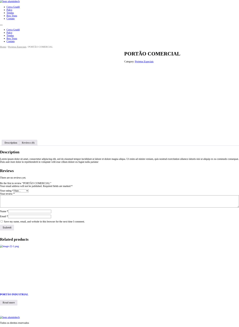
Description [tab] (11, 142)
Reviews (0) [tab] (28, 142)
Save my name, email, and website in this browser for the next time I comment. (44, 221)
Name (4, 211)
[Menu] (1, 25)
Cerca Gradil (13, 7)
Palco (9, 9)
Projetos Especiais (17, 47)
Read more (9, 302)
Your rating (6, 190)
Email (4, 216)
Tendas (10, 12)
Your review (7, 193)
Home (3, 47)
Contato (11, 18)
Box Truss (12, 15)
